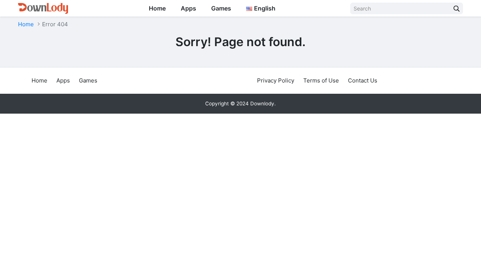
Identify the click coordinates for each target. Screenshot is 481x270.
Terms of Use (321, 80)
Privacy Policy (275, 80)
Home (157, 8)
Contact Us (362, 80)
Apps (188, 8)
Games (221, 8)
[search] (456, 8)
